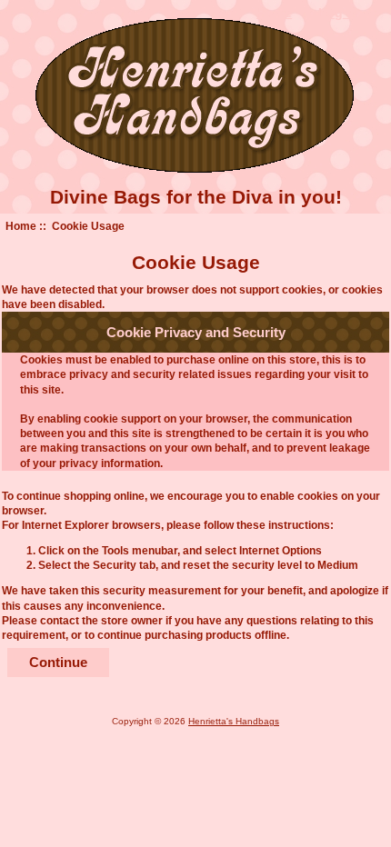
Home (20, 226)
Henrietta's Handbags (233, 721)
